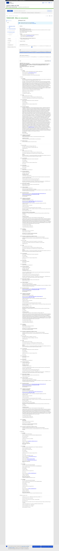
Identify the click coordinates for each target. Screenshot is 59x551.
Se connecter (45, 2)
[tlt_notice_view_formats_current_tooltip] (50, 60)
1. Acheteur (9, 38)
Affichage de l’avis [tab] (9, 20)
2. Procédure (9, 40)
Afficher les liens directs (12, 28)
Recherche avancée (24, 12)
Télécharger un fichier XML (12, 27)
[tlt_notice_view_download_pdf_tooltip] (20, 52)
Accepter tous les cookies (36, 546)
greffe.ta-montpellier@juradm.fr (32, 473)
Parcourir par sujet (37, 12)
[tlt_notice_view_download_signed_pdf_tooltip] (31, 47)
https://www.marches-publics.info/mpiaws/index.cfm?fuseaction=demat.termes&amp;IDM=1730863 (32, 201)
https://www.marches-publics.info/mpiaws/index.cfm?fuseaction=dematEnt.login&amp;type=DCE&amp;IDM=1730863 (34, 194)
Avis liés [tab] (8, 22)
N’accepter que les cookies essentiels (47, 546)
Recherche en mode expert (30, 12)
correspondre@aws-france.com (30, 35)
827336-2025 (32, 22)
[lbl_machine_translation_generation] (28, 55)
